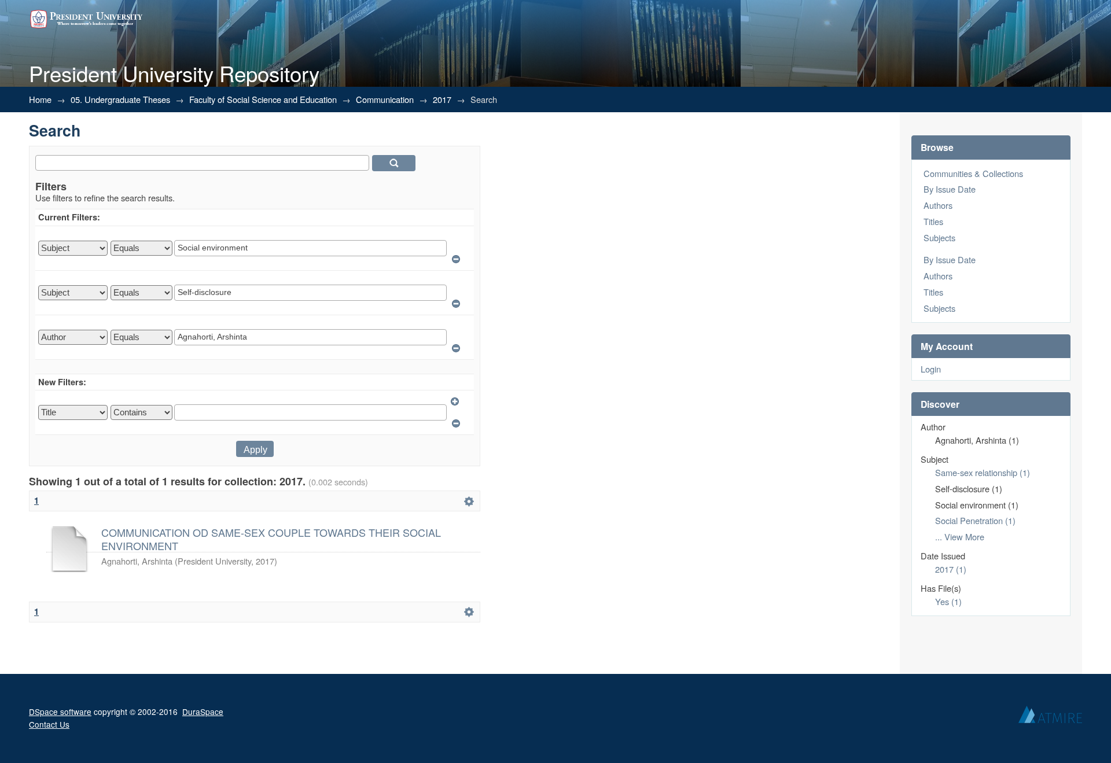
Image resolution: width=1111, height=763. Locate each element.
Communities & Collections (973, 173)
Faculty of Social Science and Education (263, 99)
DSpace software (60, 711)
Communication (385, 99)
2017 (442, 99)
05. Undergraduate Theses (120, 99)
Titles (933, 221)
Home (40, 99)
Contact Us (49, 724)
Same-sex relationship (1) (982, 472)
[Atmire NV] (1050, 717)
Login (931, 369)
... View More (959, 536)
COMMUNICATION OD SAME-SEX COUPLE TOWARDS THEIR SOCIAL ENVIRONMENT (271, 538)
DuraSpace (202, 711)
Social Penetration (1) (975, 520)
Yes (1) (948, 601)
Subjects (939, 237)
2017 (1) (950, 569)
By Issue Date (950, 189)
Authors (938, 205)
